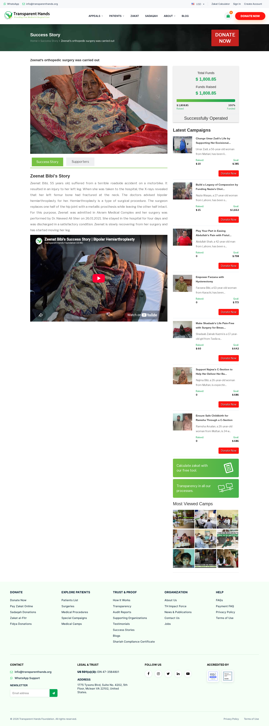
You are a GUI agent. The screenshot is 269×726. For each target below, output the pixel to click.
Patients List (69, 600)
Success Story (49, 40)
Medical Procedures (74, 612)
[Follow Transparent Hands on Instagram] (158, 673)
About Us (171, 600)
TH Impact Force (175, 606)
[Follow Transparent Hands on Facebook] (148, 673)
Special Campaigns (74, 618)
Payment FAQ (225, 606)
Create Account (253, 4)
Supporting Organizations (130, 618)
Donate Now (250, 16)
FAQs (219, 600)
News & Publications (178, 612)
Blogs (116, 635)
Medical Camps (71, 624)
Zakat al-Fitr (18, 618)
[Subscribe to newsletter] (53, 693)
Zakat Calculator (221, 4)
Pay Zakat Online (21, 606)
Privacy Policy (225, 612)
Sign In (237, 4)
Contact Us (172, 618)
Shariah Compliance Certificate (134, 641)
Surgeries (67, 606)
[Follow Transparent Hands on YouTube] (188, 673)
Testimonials (121, 624)
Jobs (168, 624)
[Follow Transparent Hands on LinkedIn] (178, 673)
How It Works (121, 600)
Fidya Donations (21, 624)
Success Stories (123, 630)
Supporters (80, 162)
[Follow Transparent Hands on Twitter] (168, 673)
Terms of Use (224, 618)
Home (34, 40)
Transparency (122, 606)
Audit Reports (122, 612)
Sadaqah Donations (23, 612)
